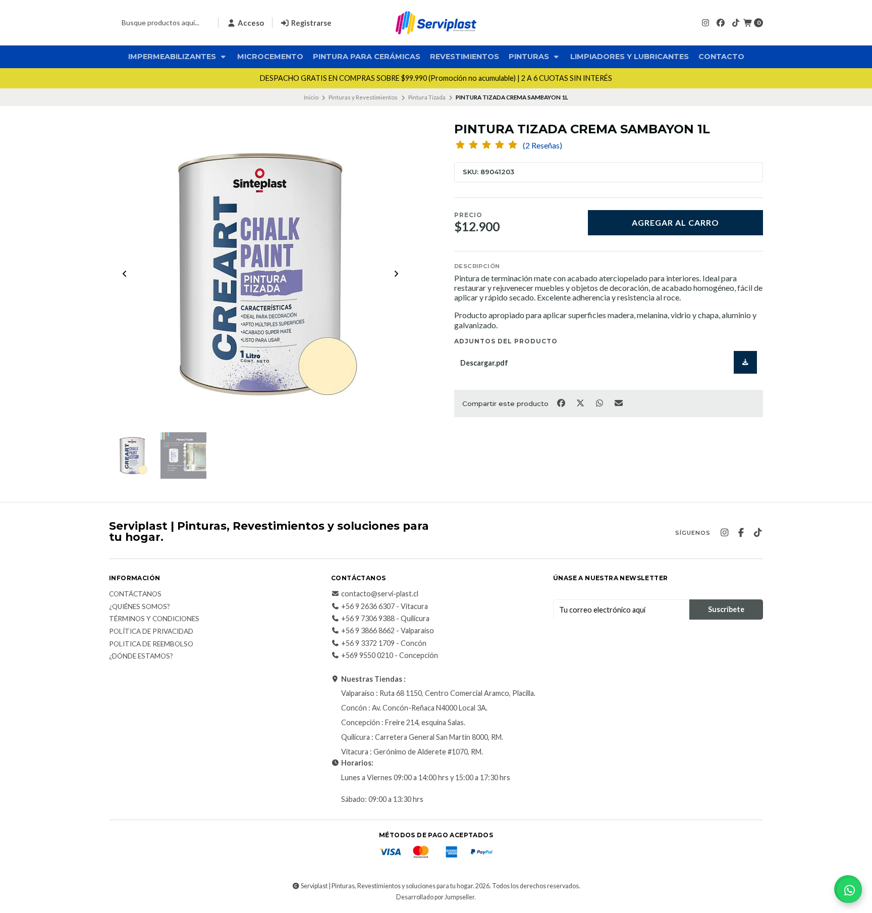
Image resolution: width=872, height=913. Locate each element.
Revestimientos (464, 56)
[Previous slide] (124, 273)
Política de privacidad (151, 631)
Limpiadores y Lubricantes (629, 56)
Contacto (721, 56)
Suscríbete (726, 609)
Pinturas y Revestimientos (363, 97)
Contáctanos (135, 594)
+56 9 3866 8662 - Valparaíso (387, 630)
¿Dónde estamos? (141, 656)
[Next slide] (396, 273)
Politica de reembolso (151, 644)
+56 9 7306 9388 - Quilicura (385, 618)
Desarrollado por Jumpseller (435, 897)
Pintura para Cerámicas (366, 56)
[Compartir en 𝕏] (580, 402)
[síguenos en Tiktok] (736, 22)
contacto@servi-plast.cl (379, 593)
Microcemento (270, 56)
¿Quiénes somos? (139, 607)
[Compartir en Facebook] (561, 402)
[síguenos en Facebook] (721, 22)
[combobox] (159, 23)
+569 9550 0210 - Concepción (389, 655)
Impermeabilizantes (173, 56)
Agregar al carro (675, 222)
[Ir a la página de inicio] (436, 22)
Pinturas (530, 56)
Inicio (311, 97)
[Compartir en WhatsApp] (600, 402)
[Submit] (114, 23)
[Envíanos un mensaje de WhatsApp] (849, 890)
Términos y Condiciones (154, 619)
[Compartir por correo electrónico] (619, 402)
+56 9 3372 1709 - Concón (383, 643)
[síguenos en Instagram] (705, 22)
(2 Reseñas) (542, 145)
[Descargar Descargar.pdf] (745, 362)
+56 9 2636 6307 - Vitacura (384, 606)
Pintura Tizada (427, 97)
